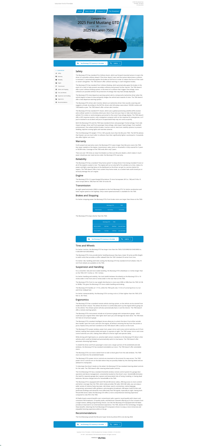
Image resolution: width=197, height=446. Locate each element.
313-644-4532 (140, 5)
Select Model (89, 11)
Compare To (101, 11)
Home (80, 11)
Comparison (60, 70)
